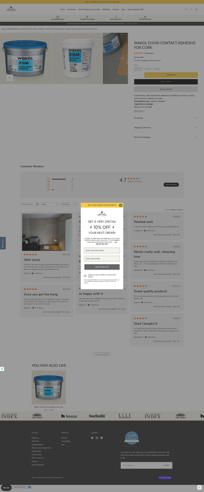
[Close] (120, 205)
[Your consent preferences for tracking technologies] (2, 369)
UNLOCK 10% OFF (102, 267)
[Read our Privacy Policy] (118, 280)
